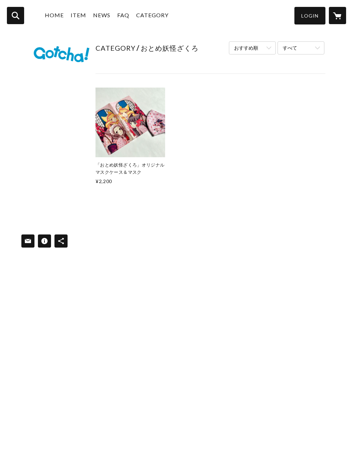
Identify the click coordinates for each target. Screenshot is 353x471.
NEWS (101, 15)
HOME (54, 15)
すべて (290, 48)
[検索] (15, 15)
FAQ (123, 15)
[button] (309, 15)
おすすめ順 (246, 48)
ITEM (78, 15)
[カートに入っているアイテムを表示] (337, 15)
